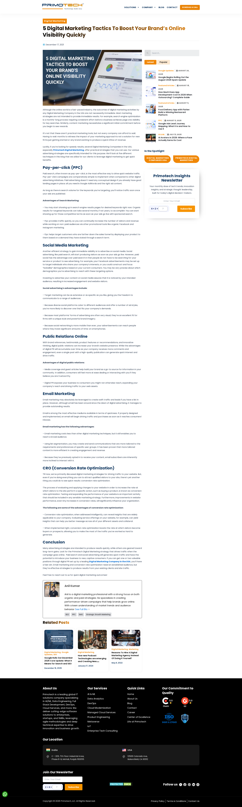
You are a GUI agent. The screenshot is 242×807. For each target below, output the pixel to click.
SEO (55, 654)
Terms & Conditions (176, 801)
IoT (89, 726)
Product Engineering (98, 717)
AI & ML (91, 694)
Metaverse (93, 721)
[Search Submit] (147, 53)
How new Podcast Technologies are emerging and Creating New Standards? (92, 660)
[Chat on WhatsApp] (5, 794)
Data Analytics (95, 698)
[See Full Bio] (88, 609)
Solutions (130, 7)
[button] (166, 70)
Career (131, 712)
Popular (163, 62)
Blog (161, 7)
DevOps (91, 703)
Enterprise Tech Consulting (102, 730)
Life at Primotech (136, 721)
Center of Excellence (138, 717)
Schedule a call (190, 7)
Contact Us (193, 801)
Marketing (133, 649)
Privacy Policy (157, 801)
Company (147, 7)
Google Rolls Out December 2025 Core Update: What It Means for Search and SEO (58, 660)
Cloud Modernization (99, 707)
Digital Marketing (52, 652)
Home (130, 694)
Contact (172, 7)
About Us (132, 698)
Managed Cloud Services (101, 712)
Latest (150, 62)
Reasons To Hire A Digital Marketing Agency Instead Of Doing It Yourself (125, 655)
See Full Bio (81, 609)
